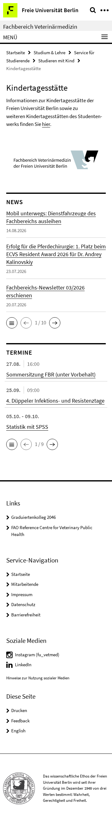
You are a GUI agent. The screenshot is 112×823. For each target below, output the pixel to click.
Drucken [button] (19, 710)
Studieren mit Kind (56, 61)
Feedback (20, 721)
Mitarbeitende (24, 584)
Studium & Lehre (49, 52)
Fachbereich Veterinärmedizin (40, 26)
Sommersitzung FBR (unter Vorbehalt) (51, 374)
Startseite (15, 52)
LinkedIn (23, 664)
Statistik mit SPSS (27, 426)
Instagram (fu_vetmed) (37, 655)
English (18, 731)
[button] (11, 323)
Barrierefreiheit (25, 615)
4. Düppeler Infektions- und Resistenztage (55, 400)
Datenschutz (23, 604)
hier (46, 124)
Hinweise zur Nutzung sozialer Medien (37, 678)
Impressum (21, 594)
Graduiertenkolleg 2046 (33, 517)
